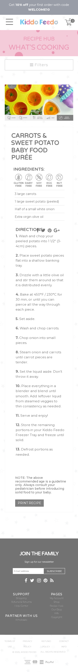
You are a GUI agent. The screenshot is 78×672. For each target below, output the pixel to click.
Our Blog (56, 609)
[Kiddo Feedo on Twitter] (32, 581)
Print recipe (29, 503)
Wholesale (21, 619)
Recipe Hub (56, 605)
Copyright (56, 617)
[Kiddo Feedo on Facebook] (26, 581)
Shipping (21, 598)
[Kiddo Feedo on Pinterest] (45, 581)
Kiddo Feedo (28, 652)
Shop (57, 602)
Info (56, 613)
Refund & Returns (21, 602)
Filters (40, 65)
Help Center (21, 605)
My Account (56, 598)
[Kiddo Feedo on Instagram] (39, 581)
